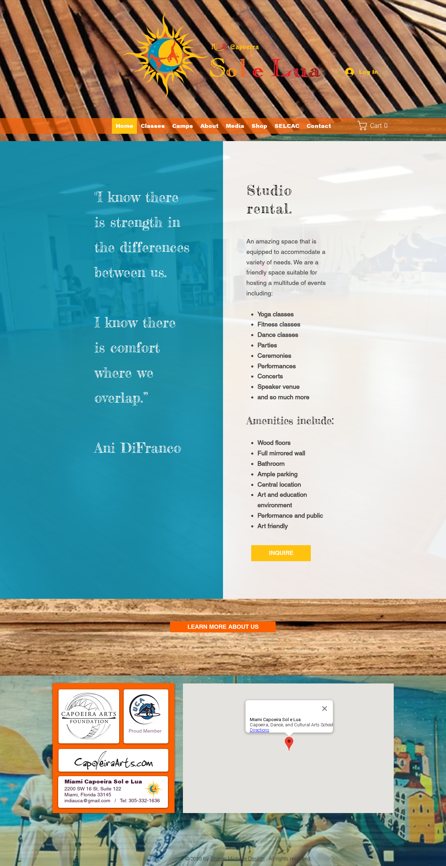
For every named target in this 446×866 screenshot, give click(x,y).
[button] (182, 126)
